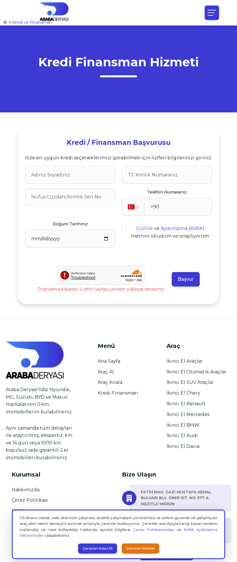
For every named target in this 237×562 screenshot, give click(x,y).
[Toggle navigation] (212, 13)
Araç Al (106, 372)
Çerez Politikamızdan (153, 530)
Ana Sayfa (109, 361)
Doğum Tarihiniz (70, 224)
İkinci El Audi (182, 435)
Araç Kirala (110, 382)
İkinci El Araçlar (184, 361)
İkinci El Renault (185, 403)
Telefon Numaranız (167, 192)
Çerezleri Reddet (140, 548)
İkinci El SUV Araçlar (190, 382)
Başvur (186, 279)
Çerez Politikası (30, 500)
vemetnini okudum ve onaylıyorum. (170, 232)
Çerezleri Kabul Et (97, 548)
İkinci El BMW (182, 425)
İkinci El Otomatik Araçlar (196, 372)
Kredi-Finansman (118, 393)
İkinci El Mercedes (187, 414)
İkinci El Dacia (182, 446)
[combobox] (133, 207)
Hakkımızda (26, 489)
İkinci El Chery (183, 393)
